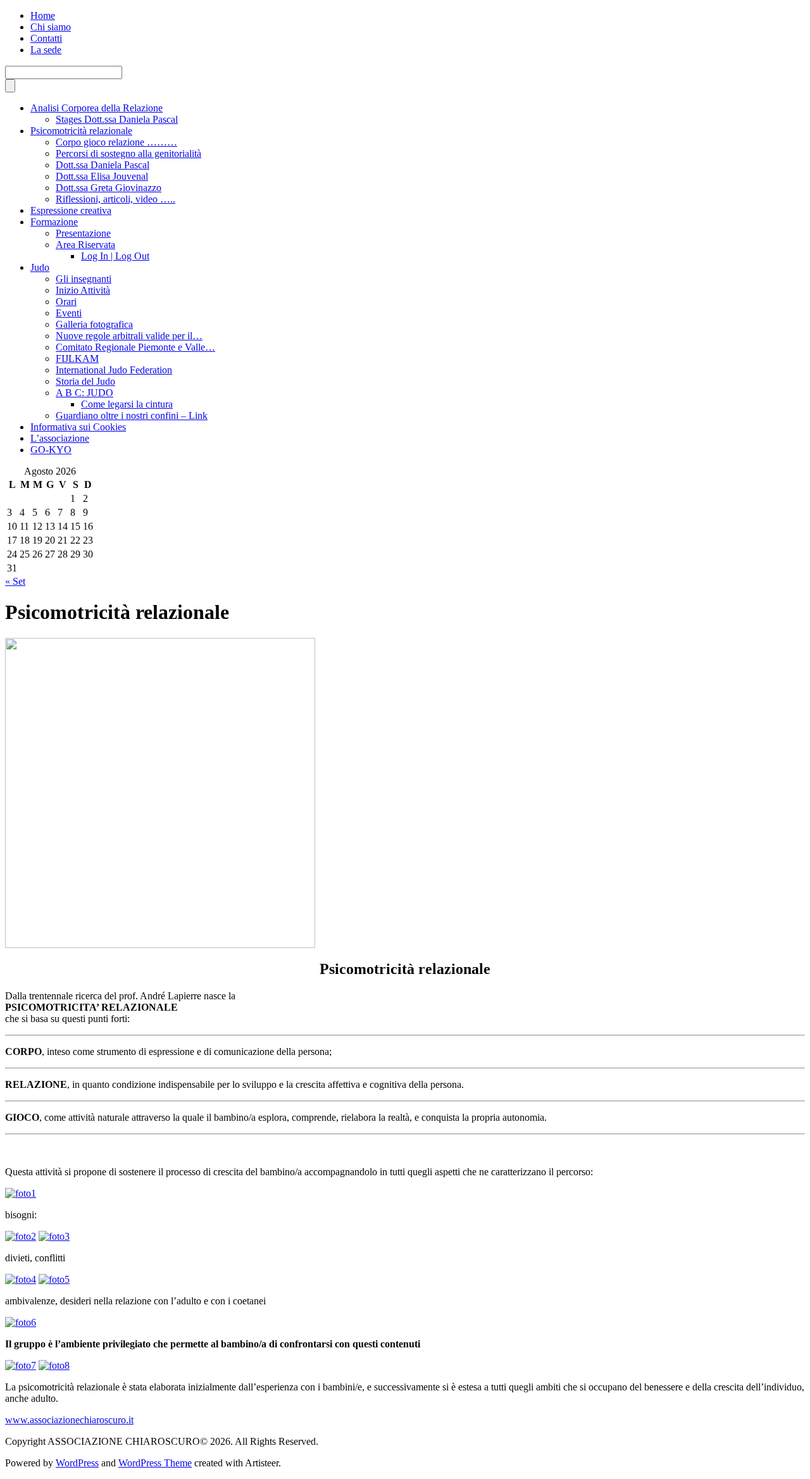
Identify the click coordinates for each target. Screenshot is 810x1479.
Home (42, 15)
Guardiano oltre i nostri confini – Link (132, 415)
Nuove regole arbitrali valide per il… (129, 335)
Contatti (46, 38)
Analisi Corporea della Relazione (96, 108)
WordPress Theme (155, 1462)
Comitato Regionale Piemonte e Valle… (135, 347)
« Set (15, 581)
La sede (45, 49)
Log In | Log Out (115, 256)
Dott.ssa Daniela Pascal (102, 164)
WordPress (77, 1462)
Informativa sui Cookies (78, 426)
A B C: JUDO (84, 392)
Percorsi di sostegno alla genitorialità (128, 153)
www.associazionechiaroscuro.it (69, 1419)
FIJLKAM (77, 358)
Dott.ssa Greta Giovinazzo (108, 187)
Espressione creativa (70, 210)
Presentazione (83, 233)
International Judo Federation (114, 370)
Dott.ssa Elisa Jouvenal (102, 176)
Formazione (54, 221)
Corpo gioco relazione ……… (116, 142)
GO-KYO (51, 449)
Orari (66, 301)
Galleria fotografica (94, 324)
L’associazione (59, 438)
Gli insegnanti (83, 278)
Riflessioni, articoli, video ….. (115, 199)
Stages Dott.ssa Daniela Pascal (117, 119)
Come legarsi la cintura (127, 404)
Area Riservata (85, 244)
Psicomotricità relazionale (81, 130)
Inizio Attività (83, 290)
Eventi (69, 313)
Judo (39, 267)
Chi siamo (50, 27)
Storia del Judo (85, 381)
